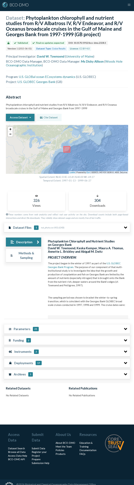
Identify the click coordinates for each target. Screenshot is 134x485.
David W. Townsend (50, 56)
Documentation (87, 450)
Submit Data (38, 448)
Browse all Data (16, 451)
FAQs (82, 453)
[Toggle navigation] (129, 5)
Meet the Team (64, 446)
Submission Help (40, 463)
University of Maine (79, 56)
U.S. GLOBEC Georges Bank (36, 82)
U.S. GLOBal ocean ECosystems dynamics (47, 77)
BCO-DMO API (16, 459)
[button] (10, 129)
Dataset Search (16, 448)
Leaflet (72, 172)
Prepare (36, 459)
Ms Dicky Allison (92, 61)
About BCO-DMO (65, 442)
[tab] (23, 242)
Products (61, 453)
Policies (60, 450)
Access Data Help (17, 455)
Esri (88, 172)
